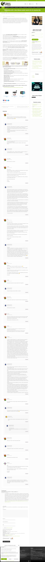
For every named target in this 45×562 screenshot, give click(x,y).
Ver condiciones (27, 0)
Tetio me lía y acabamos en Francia (37, 68)
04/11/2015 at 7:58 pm (9, 455)
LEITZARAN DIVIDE (34, 114)
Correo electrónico (5, 521)
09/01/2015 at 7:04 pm (9, 438)
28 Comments (12, 16)
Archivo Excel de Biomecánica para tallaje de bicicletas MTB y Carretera (13, 87)
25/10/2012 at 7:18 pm (9, 124)
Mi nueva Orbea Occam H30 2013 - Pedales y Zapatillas (9, 491)
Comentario (4, 509)
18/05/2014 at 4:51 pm (9, 337)
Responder (27, 133)
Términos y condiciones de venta (20, 550)
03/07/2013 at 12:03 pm (9, 187)
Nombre (4, 518)
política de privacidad (9, 527)
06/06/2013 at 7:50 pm (9, 159)
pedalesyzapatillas (9, 123)
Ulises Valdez (8, 158)
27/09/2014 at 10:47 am (9, 399)
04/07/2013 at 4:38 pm (9, 263)
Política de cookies (7, 560)
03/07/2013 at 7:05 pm (9, 245)
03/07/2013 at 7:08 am (9, 167)
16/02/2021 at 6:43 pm (10, 417)
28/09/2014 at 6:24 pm (9, 408)
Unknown (8, 454)
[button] (18, 545)
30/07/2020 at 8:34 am (9, 314)
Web (3, 524)
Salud (5, 102)
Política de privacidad (12, 560)
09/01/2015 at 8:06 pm (9, 446)
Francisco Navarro (9, 437)
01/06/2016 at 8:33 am (9, 463)
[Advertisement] (15, 29)
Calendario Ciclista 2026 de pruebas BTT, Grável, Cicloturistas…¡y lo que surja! (37, 109)
